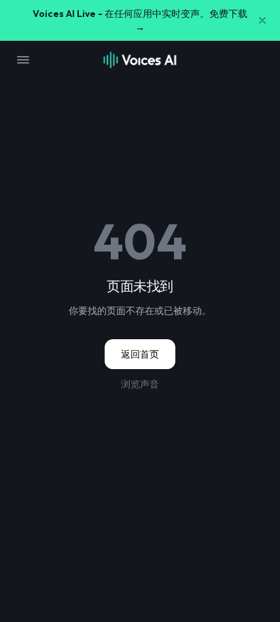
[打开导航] (23, 60)
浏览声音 (140, 384)
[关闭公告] (262, 20)
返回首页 (140, 354)
